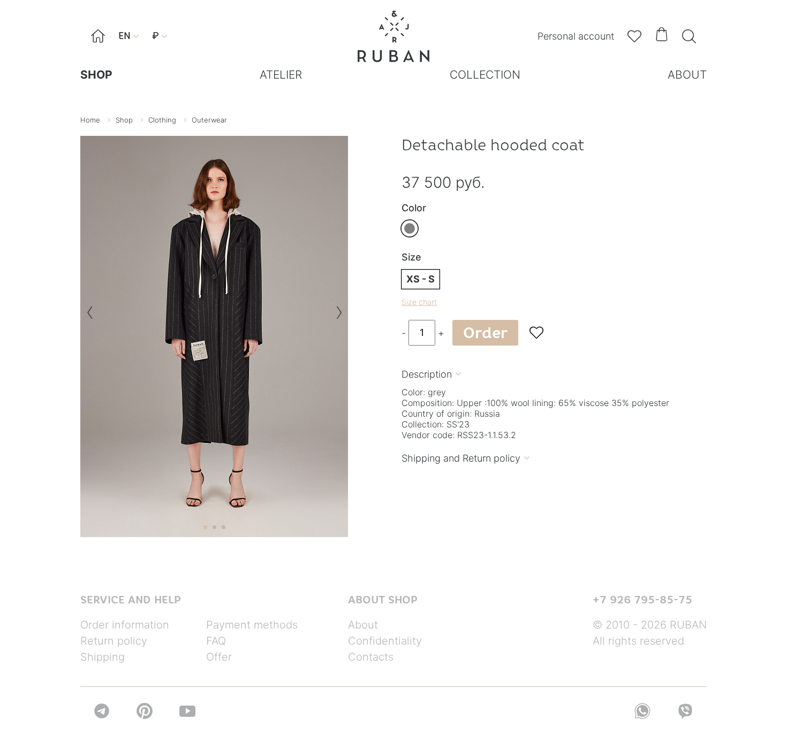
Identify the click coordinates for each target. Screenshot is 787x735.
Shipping (102, 656)
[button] (205, 527)
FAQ (216, 640)
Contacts (371, 656)
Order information (124, 624)
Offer (219, 656)
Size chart (419, 302)
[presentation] (89, 316)
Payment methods (252, 624)
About (363, 624)
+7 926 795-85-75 (642, 600)
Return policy (113, 640)
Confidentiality (385, 640)
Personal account (576, 36)
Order (485, 332)
